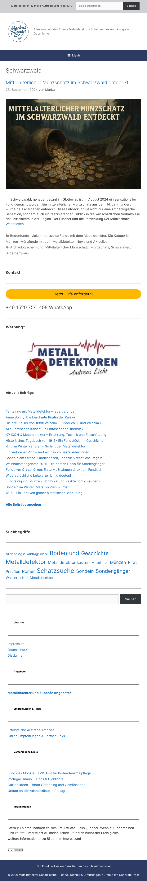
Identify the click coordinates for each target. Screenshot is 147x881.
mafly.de (104, 866)
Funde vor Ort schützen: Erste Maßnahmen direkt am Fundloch (54, 470)
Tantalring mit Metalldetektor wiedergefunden (41, 411)
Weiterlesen (15, 224)
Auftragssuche (37, 554)
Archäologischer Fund (26, 247)
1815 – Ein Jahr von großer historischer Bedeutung (44, 493)
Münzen (118, 562)
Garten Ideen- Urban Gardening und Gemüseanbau (47, 785)
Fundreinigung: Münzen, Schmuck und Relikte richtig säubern (53, 481)
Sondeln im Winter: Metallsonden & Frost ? (38, 487)
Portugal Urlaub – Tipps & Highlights (35, 779)
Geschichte (95, 553)
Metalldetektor (26, 561)
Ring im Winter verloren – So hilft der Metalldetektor (45, 446)
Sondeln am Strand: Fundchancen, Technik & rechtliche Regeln (54, 458)
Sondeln (85, 571)
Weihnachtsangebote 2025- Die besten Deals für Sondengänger (55, 464)
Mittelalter (99, 563)
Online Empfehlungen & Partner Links (36, 736)
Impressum (16, 644)
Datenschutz (17, 650)
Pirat (132, 562)
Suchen (131, 5)
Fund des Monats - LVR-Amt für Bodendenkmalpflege (49, 773)
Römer (28, 571)
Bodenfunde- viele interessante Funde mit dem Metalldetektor (58, 236)
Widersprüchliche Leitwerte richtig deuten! (38, 475)
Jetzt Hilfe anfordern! (73, 294)
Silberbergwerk (17, 253)
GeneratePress (129, 875)
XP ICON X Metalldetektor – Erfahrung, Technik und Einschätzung (56, 435)
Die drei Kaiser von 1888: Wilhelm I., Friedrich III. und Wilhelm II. (54, 423)
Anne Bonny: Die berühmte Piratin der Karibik (40, 417)
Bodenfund (64, 553)
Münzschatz (100, 247)
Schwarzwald (121, 247)
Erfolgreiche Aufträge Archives (31, 730)
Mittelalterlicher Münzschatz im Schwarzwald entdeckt (67, 82)
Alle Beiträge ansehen (23, 504)
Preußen (13, 571)
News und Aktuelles (92, 241)
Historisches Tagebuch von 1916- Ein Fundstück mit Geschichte (55, 441)
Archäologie (15, 554)
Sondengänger (113, 571)
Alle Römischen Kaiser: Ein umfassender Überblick (44, 429)
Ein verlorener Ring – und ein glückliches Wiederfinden (47, 452)
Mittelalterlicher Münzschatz (67, 247)
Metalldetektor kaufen (69, 562)
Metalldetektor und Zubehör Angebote (39, 693)
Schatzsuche (55, 570)
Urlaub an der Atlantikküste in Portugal (37, 791)
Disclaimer (16, 655)
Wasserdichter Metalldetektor (30, 578)
